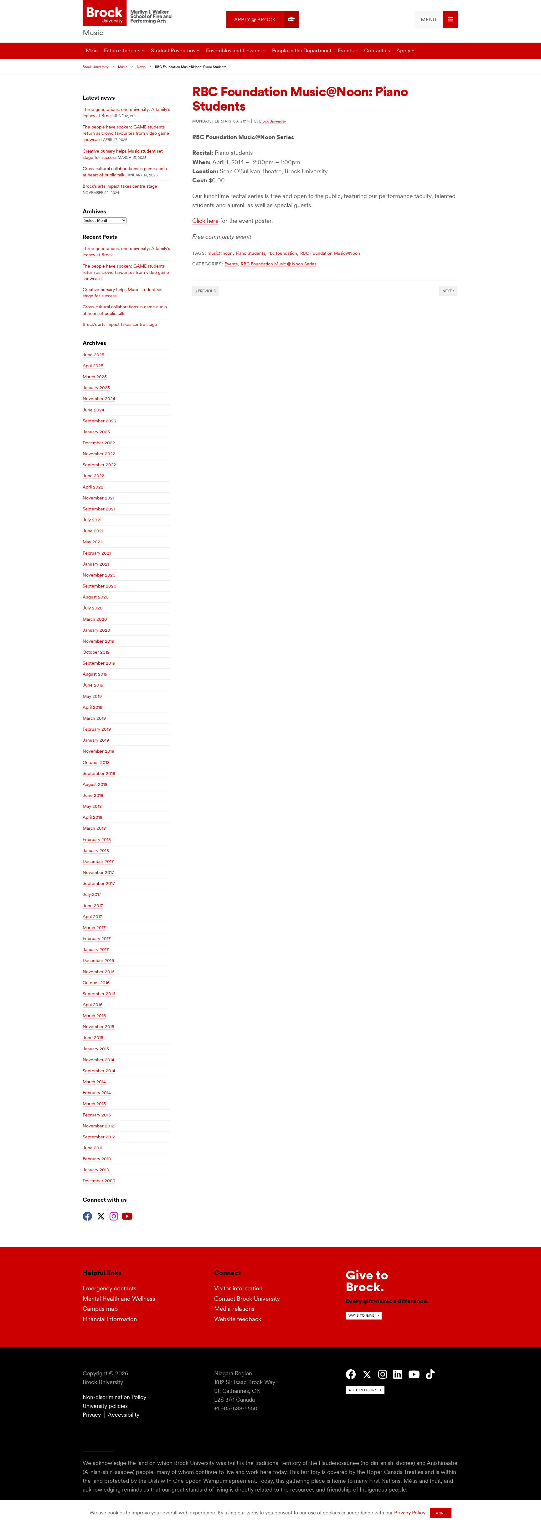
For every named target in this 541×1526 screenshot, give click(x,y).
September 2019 (99, 663)
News (141, 67)
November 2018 (98, 751)
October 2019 (96, 652)
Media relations (234, 1308)
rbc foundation (282, 253)
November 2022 (99, 454)
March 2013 (94, 1103)
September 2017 (99, 883)
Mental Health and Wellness (119, 1298)
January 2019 (96, 740)
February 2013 (97, 1115)
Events (346, 50)
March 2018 (94, 828)
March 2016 (94, 1015)
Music (93, 32)
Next (447, 291)
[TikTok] (430, 1374)
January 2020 (96, 630)
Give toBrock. (367, 1280)
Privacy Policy (409, 1513)
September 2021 (99, 509)
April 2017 (92, 916)
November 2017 (98, 872)
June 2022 (93, 475)
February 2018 (97, 839)
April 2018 (92, 817)
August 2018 (95, 784)
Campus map (100, 1308)
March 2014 (94, 1081)
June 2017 (93, 905)
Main (92, 50)
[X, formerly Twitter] (101, 1215)
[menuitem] (262, 19)
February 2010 (97, 1159)
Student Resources (173, 50)
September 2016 (99, 993)
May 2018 (92, 806)
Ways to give (361, 1315)
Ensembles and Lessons (234, 50)
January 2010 (96, 1170)
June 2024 (93, 410)
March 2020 (95, 619)
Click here (205, 220)
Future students (122, 50)
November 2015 (98, 1026)
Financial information (110, 1319)
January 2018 (96, 850)
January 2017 (96, 949)
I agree (441, 1513)
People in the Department (302, 50)
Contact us (377, 50)
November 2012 (98, 1126)
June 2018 (93, 795)
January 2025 (96, 387)
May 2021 (92, 542)
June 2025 (93, 355)
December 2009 (99, 1181)
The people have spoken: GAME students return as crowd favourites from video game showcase (126, 133)
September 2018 (99, 773)
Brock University (96, 67)
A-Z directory (362, 1390)
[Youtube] (127, 1215)
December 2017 (98, 861)
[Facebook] (87, 1215)
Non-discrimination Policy (114, 1397)
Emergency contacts (110, 1288)
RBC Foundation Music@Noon (330, 253)
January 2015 (96, 1049)
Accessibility (123, 1414)
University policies (105, 1406)
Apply (403, 50)
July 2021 (92, 520)
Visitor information (238, 1288)
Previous (206, 291)
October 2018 (96, 762)
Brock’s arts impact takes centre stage (120, 186)
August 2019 (95, 674)
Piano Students (250, 253)
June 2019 (93, 685)
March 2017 (94, 927)
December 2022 (99, 443)
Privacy (92, 1414)
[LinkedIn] (397, 1374)
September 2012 (99, 1137)
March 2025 (95, 376)
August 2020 (96, 597)
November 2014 (98, 1060)
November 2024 (99, 398)
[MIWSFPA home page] (128, 13)
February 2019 (97, 729)
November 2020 (99, 575)
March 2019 (94, 718)
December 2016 (98, 960)
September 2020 (99, 586)
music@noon (220, 253)
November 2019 (98, 641)
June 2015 (93, 1037)
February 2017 (97, 938)
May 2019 (92, 696)
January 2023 (96, 432)
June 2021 (93, 531)
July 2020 (93, 608)
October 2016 (96, 982)
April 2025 (93, 365)
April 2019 (92, 707)
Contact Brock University (247, 1298)
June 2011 (92, 1148)
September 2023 (99, 421)
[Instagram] (114, 1215)
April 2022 (93, 487)
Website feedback (237, 1319)
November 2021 (98, 498)
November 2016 (98, 972)
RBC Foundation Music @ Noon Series (278, 263)
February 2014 (97, 1092)
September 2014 (99, 1071)
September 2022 (99, 465)
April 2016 (92, 1004)
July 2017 (92, 894)
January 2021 (96, 564)
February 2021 (97, 553)
